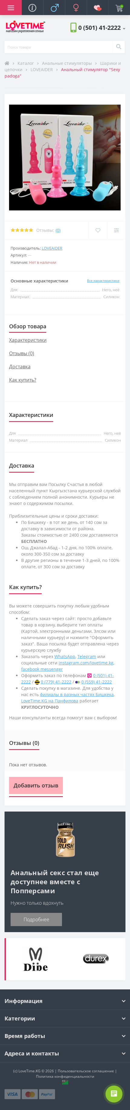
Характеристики (28, 340)
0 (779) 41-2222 (56, 682)
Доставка (20, 366)
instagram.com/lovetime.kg (86, 663)
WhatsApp (64, 656)
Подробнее (36, 919)
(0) (58, 230)
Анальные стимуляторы (67, 63)
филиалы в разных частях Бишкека (77, 694)
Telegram (86, 656)
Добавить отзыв (36, 785)
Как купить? (22, 380)
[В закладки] (98, 230)
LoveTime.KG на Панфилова (49, 701)
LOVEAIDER (42, 69)
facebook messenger (42, 669)
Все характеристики (103, 280)
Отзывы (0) (21, 353)
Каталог (26, 63)
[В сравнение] (116, 230)
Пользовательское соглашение (86, 1071)
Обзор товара (27, 326)
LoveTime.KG (29, 1071)
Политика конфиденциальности (65, 1076)
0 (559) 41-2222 (96, 682)
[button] (101, 27)
